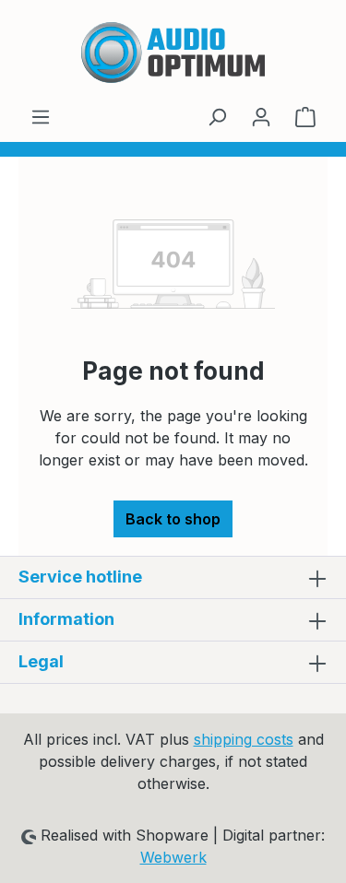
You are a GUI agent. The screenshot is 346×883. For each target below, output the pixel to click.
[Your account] (261, 116)
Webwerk (173, 857)
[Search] (217, 116)
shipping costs (243, 739)
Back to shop (173, 519)
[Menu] (40, 116)
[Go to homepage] (173, 52)
